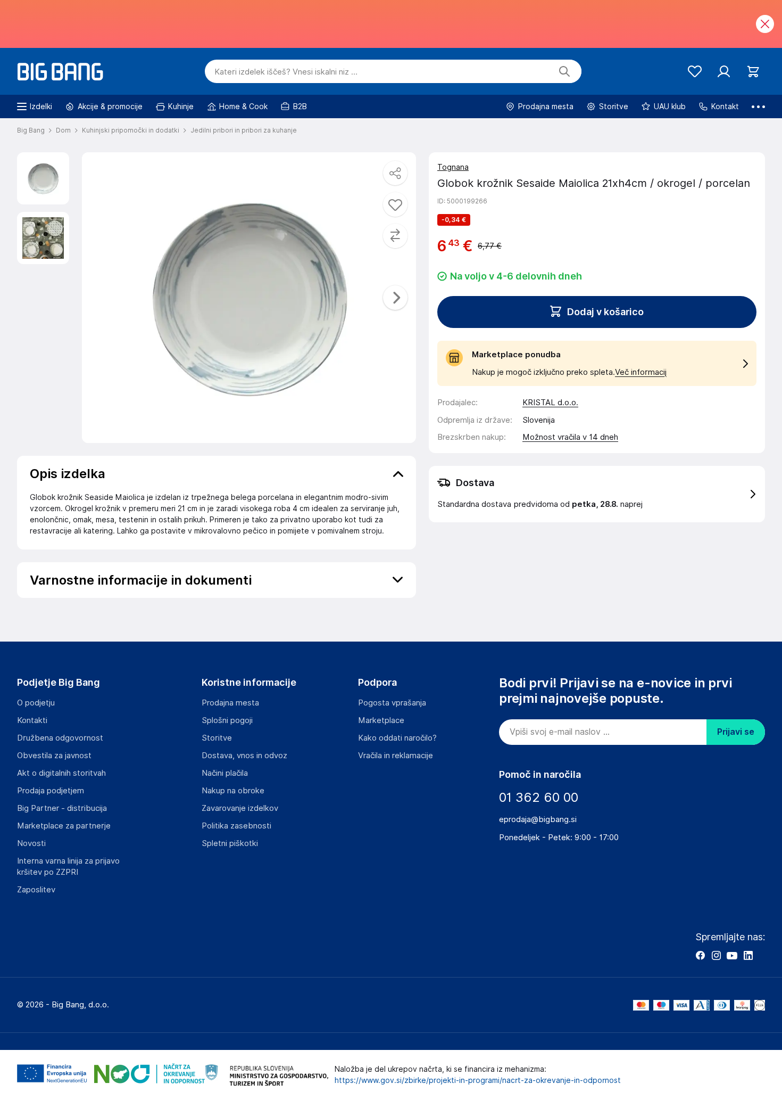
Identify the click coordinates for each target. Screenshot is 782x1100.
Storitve (217, 738)
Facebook (700, 955)
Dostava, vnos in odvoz (244, 755)
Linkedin (748, 955)
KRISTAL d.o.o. (550, 402)
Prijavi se (735, 732)
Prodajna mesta (230, 703)
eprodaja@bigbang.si (538, 819)
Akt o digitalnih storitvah (61, 773)
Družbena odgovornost (60, 738)
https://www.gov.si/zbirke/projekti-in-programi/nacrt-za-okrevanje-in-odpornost (478, 1080)
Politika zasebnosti (236, 826)
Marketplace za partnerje (64, 826)
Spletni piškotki (230, 843)
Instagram (716, 955)
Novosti (31, 843)
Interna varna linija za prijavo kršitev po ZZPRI (68, 866)
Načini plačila (225, 773)
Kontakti (32, 720)
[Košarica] (753, 72)
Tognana (453, 167)
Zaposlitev (36, 889)
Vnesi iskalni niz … (285, 72)
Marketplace (381, 720)
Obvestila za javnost (54, 755)
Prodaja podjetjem (50, 790)
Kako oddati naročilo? (397, 738)
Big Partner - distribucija (62, 808)
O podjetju (36, 703)
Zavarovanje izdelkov (240, 808)
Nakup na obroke (233, 790)
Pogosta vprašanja (392, 703)
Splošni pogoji (227, 720)
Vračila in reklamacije (395, 755)
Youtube (732, 955)
